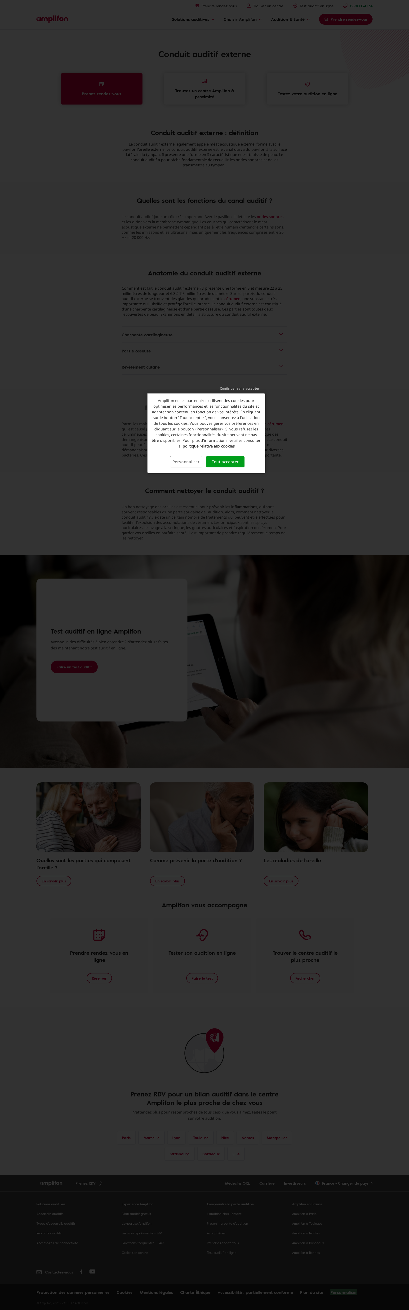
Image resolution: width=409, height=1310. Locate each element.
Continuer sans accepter (239, 388)
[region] (206, 433)
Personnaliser (186, 461)
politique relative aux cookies (209, 446)
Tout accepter (225, 461)
